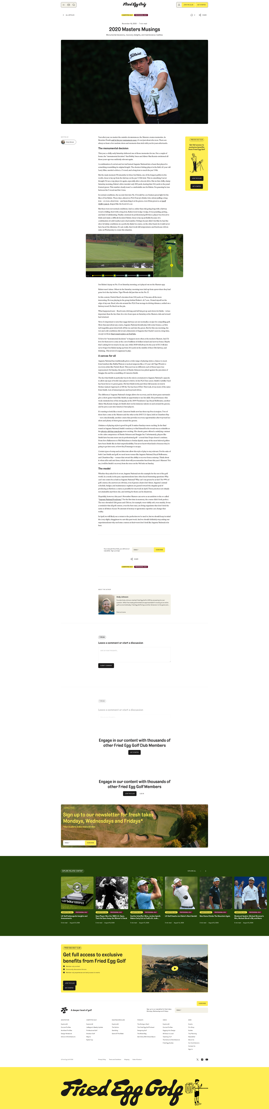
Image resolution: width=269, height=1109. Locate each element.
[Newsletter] (68, 4)
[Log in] (179, 4)
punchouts (118, 432)
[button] (203, 15)
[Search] (73, 4)
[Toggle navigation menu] (63, 4)
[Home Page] (134, 4)
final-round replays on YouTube (123, 334)
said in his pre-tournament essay (124, 140)
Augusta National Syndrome (110, 500)
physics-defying (107, 432)
